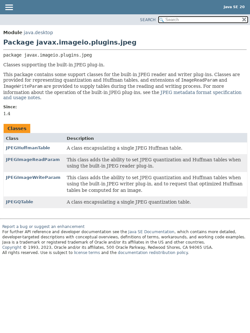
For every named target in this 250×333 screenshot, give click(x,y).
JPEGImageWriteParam (33, 177)
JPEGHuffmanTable (28, 147)
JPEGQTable (19, 201)
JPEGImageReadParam (33, 159)
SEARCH (148, 20)
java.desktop (38, 32)
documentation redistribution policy (153, 252)
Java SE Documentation (151, 232)
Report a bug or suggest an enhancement (43, 226)
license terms (87, 252)
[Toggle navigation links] (8, 7)
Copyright (11, 247)
